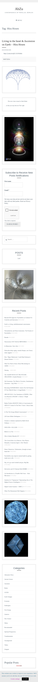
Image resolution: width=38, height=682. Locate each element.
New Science (7, 618)
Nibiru (6, 623)
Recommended (8, 627)
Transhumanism (8, 636)
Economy (6, 601)
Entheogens (7, 605)
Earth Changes (8, 597)
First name (7, 181)
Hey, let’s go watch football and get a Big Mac (16, 462)
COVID (6, 592)
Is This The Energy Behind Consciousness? (15, 412)
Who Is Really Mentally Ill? (11, 436)
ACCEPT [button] (25, 679)
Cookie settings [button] (15, 679)
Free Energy (7, 610)
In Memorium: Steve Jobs (11, 346)
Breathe (6, 337)
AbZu (19, 9)
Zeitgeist (6, 649)
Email (6, 190)
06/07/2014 (6, 59)
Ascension (6, 50)
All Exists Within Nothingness (12, 416)
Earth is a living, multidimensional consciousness (17, 324)
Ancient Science (8, 579)
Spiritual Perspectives (10, 632)
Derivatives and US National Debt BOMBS (15, 469)
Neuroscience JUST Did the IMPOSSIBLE (15, 341)
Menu (20, 20)
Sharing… (7, 370)
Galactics (6, 614)
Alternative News (8, 575)
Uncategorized (8, 640)
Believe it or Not (8, 431)
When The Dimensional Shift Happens (14, 491)
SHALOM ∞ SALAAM (10, 427)
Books (6, 588)
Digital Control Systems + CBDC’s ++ (14, 486)
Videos (6, 645)
